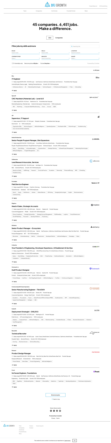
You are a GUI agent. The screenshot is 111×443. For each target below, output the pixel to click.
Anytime (47, 63)
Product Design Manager (21, 353)
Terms (58, 418)
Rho (13, 76)
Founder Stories (71, 11)
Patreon (14, 350)
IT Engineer (16, 79)
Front (13, 370)
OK (74, 440)
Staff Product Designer (20, 270)
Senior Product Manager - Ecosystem (26, 228)
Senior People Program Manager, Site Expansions (30, 140)
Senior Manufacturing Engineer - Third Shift (28, 290)
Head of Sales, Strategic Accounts (25, 206)
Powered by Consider (93, 63)
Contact (31, 427)
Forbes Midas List (93, 6)
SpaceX (14, 95)
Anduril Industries (16, 137)
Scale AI (14, 308)
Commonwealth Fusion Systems (20, 286)
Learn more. (67, 440)
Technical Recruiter (19, 334)
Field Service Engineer (20, 184)
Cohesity (14, 245)
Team (24, 11)
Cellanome (15, 159)
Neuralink (14, 330)
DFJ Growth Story (103, 6)
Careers (31, 425)
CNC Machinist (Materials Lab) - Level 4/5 (28, 99)
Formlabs (14, 181)
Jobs (49, 38)
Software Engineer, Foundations (24, 373)
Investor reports (39, 425)
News (86, 11)
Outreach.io (15, 267)
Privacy (53, 418)
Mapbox (14, 203)
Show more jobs (55, 395)
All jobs (35, 63)
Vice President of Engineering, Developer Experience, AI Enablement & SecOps (42, 248)
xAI (12, 115)
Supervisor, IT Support (20, 118)
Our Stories (54, 11)
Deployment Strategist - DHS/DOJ (25, 312)
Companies (39, 11)
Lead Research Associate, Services (25, 162)
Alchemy (14, 225)
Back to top (56, 399)
